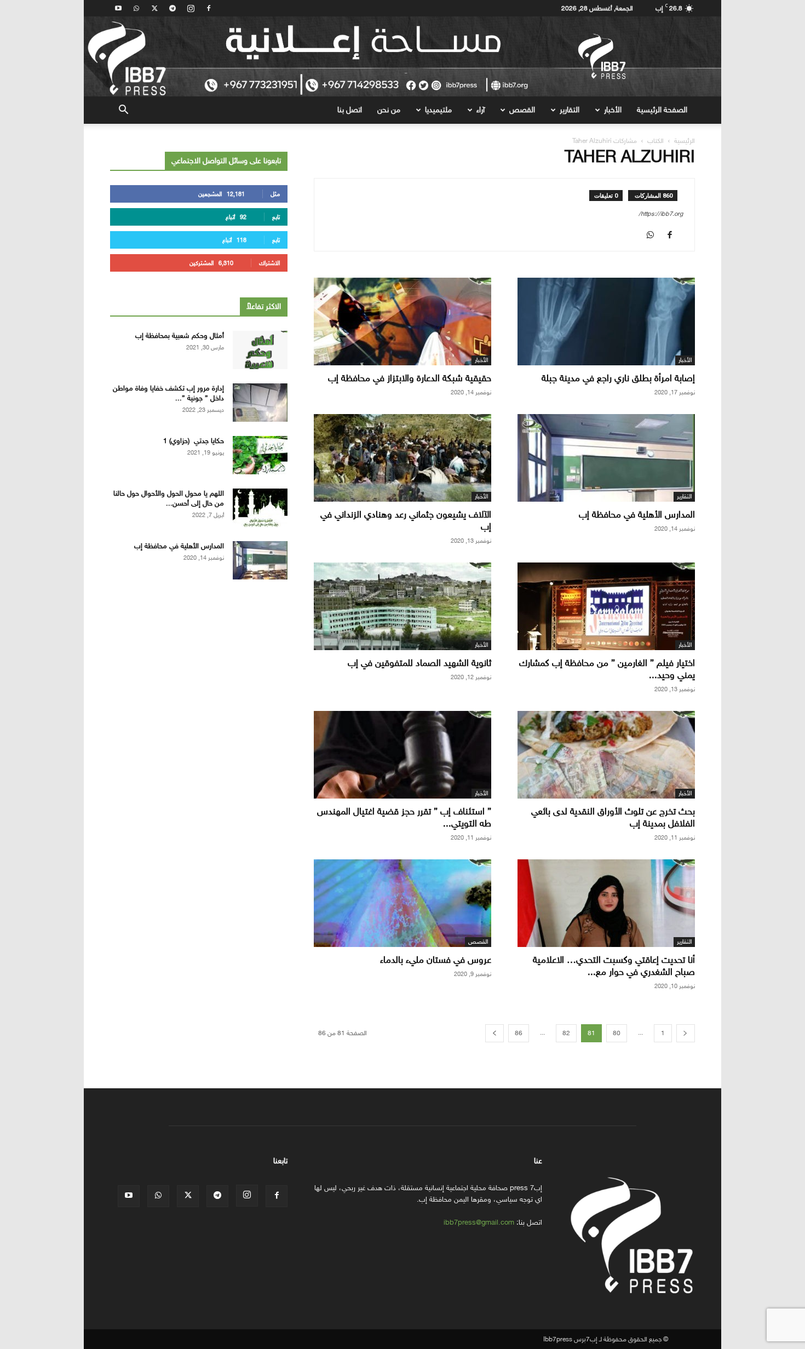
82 (566, 1033)
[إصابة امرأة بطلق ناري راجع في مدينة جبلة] (606, 321)
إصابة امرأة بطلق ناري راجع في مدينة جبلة (618, 378)
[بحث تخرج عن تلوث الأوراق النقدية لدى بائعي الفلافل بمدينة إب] (606, 755)
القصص (522, 110)
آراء (480, 110)
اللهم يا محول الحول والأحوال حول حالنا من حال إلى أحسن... (168, 498)
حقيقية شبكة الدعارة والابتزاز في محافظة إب (409, 378)
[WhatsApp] (136, 8)
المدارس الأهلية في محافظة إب (637, 514)
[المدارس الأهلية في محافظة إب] (606, 458)
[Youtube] (118, 8)
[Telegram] (172, 8)
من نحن (388, 110)
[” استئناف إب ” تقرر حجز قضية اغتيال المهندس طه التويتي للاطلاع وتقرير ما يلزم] (402, 755)
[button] (123, 111)
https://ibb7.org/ (661, 214)
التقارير (569, 110)
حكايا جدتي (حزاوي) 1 (193, 440)
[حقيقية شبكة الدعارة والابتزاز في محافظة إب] (402, 321)
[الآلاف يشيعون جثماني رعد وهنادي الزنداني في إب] (402, 458)
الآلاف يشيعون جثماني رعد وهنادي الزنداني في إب (405, 520)
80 (616, 1033)
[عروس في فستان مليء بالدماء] (402, 903)
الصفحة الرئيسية (662, 110)
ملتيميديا (438, 110)
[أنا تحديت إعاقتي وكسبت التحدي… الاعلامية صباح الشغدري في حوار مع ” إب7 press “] (606, 903)
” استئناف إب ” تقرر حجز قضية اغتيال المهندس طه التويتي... (404, 817)
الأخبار (613, 110)
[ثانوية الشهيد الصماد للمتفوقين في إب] (402, 606)
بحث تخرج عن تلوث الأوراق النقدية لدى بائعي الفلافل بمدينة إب (613, 817)
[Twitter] (154, 8)
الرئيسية (684, 140)
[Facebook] (208, 8)
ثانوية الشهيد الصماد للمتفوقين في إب (419, 663)
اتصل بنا (349, 110)
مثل (275, 194)
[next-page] (494, 1033)
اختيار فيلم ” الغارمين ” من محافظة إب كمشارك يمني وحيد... (607, 669)
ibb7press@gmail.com (479, 1222)
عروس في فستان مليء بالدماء (435, 960)
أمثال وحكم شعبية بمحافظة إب (179, 335)
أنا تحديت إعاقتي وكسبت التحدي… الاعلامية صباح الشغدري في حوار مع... (614, 966)
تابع (276, 217)
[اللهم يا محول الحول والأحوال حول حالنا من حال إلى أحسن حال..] (260, 508)
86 (518, 1033)
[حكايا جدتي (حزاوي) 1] (260, 455)
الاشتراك (269, 263)
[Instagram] (190, 8)
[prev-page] (685, 1033)
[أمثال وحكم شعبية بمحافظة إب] (260, 350)
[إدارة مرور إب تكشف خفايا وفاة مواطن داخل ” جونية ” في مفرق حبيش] (260, 402)
